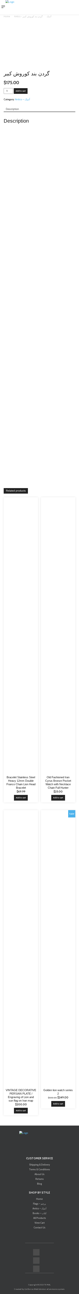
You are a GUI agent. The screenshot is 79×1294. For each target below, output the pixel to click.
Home (7, 16)
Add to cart (21, 91)
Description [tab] (12, 109)
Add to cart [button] (21, 797)
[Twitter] (36, 1269)
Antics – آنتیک (22, 99)
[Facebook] (36, 1252)
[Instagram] (36, 1260)
